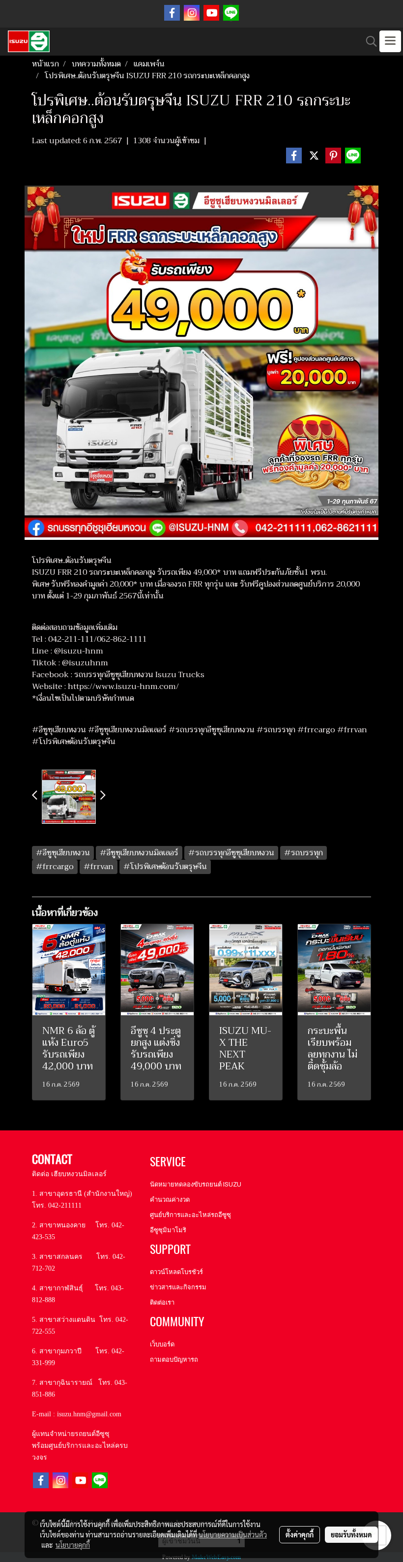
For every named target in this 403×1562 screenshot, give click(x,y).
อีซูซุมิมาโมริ (168, 1230)
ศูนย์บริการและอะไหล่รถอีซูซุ (190, 1214)
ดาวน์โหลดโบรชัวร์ (176, 1272)
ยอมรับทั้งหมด (351, 1534)
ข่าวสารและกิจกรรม (178, 1287)
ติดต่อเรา (162, 1302)
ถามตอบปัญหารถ (174, 1359)
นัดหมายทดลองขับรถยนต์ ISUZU (195, 1184)
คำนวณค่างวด (170, 1199)
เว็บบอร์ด (162, 1344)
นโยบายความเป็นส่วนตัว (233, 1534)
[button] (368, 41)
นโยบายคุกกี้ (73, 1544)
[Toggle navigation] (390, 41)
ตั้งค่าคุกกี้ (300, 1534)
